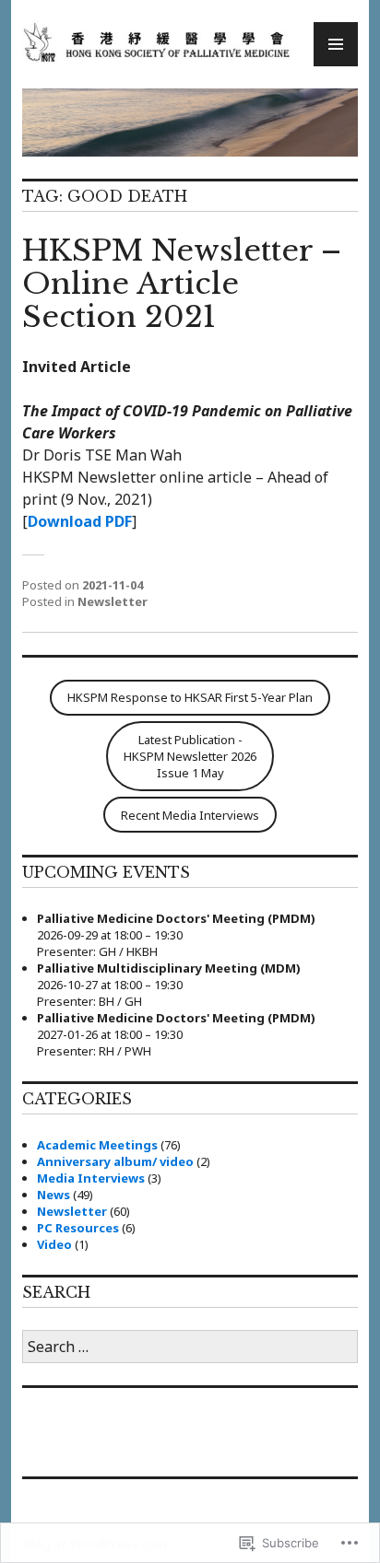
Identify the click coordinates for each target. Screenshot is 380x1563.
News (53, 1194)
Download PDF (80, 521)
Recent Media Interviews (190, 815)
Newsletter (112, 601)
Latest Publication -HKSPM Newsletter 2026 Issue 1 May (190, 756)
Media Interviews (91, 1178)
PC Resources (78, 1227)
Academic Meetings (97, 1145)
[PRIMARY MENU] (336, 44)
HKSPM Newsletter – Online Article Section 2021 (181, 283)
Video (54, 1244)
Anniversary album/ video (115, 1161)
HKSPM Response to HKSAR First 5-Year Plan (190, 697)
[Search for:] (190, 1347)
